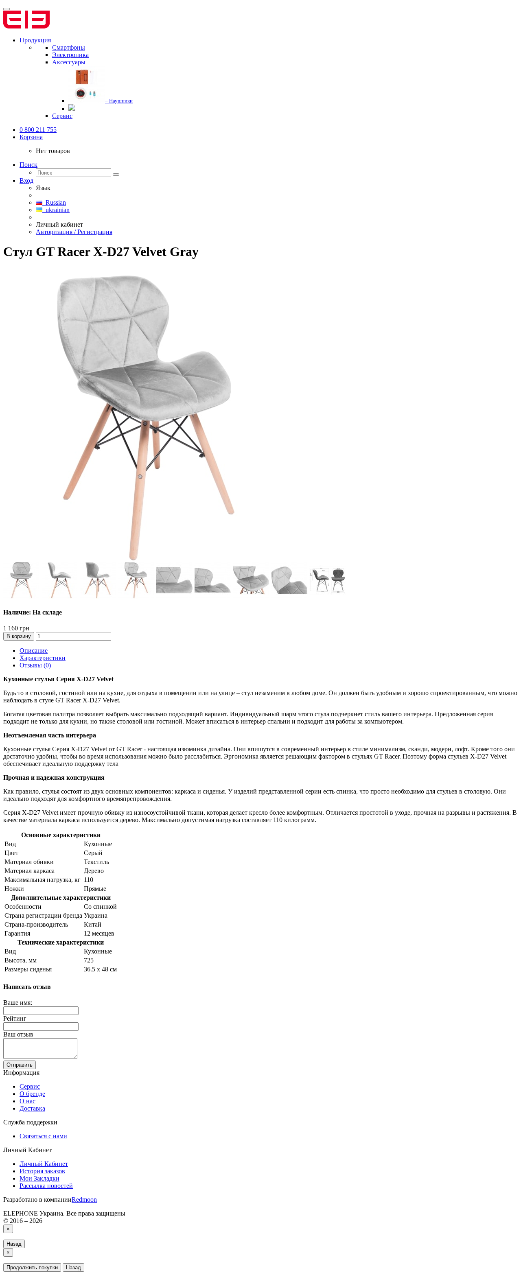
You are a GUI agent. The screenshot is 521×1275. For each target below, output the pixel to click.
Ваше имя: (17, 1002)
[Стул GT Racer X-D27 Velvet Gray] (145, 558)
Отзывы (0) (35, 665)
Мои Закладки (39, 1178)
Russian (54, 202)
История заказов (42, 1171)
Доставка (32, 1108)
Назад (14, 1244)
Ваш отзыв (18, 1034)
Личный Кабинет (44, 1163)
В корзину (19, 636)
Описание (34, 650)
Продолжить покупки (32, 1267)
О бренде (32, 1093)
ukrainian (56, 209)
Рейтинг (14, 1018)
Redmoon (84, 1199)
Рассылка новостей (46, 1185)
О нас (27, 1101)
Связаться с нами (43, 1136)
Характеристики (43, 657)
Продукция (35, 40)
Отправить (20, 1065)
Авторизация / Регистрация (74, 231)
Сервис (30, 1086)
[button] (31, 136)
